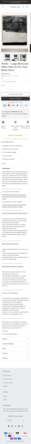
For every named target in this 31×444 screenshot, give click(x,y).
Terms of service (8, 379)
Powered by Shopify (19, 441)
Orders (5, 396)
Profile (5, 399)
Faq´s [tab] (4, 348)
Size (2, 78)
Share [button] (4, 163)
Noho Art (12, 441)
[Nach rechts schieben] (29, 58)
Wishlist (5, 386)
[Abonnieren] (23, 420)
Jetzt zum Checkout (15, 98)
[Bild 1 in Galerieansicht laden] (7, 57)
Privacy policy (7, 375)
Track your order (8, 382)
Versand (3, 75)
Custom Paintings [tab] (8, 344)
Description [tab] (6, 168)
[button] (3, 7)
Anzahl (3, 85)
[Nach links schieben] (1, 58)
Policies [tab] (4, 353)
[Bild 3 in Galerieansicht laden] (23, 57)
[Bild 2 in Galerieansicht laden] (15, 57)
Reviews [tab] (5, 358)
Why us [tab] (4, 339)
